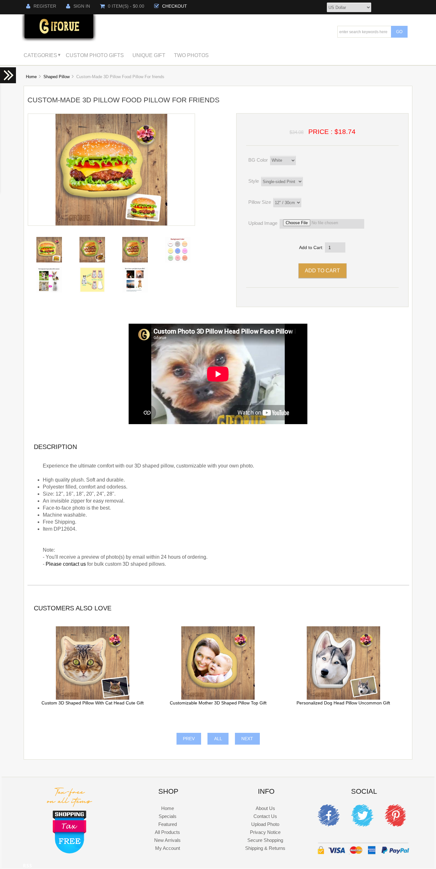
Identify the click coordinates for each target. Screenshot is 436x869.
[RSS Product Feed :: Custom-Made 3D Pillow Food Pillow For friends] (27, 866)
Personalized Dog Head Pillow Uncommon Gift (343, 703)
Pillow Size (259, 202)
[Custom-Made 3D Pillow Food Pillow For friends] (111, 224)
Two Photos (191, 55)
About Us (265, 808)
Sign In (81, 6)
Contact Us (265, 816)
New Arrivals (167, 840)
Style (253, 181)
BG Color (258, 160)
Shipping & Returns (265, 848)
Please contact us (66, 564)
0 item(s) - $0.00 (126, 6)
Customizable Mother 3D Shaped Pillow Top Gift (218, 703)
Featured (167, 824)
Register (45, 6)
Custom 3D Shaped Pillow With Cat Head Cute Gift (92, 703)
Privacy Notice (265, 832)
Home (31, 76)
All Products (167, 832)
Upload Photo (265, 824)
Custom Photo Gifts (95, 55)
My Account (167, 848)
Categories (40, 55)
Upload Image (262, 223)
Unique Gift (148, 55)
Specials (168, 816)
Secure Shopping (265, 840)
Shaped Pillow (56, 76)
